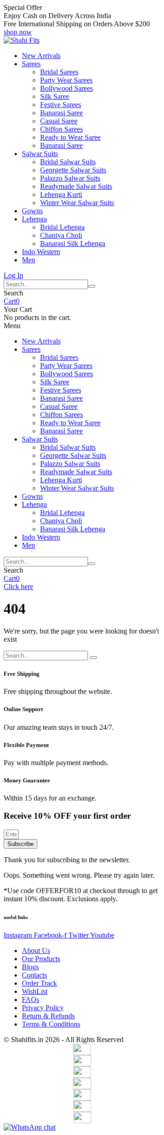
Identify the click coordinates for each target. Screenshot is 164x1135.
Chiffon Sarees (61, 129)
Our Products (41, 959)
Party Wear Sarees (66, 80)
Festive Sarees (60, 104)
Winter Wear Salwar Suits (77, 202)
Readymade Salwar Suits (76, 186)
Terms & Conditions (51, 1024)
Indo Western (41, 251)
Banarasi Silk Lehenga (72, 243)
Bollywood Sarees (66, 88)
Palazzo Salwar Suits (70, 178)
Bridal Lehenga (62, 227)
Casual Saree (58, 121)
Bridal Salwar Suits (68, 162)
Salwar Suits (40, 153)
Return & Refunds (48, 1016)
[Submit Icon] (91, 286)
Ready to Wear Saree (70, 137)
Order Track (39, 983)
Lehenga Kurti (61, 194)
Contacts (34, 975)
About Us (36, 950)
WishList (34, 991)
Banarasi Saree (61, 113)
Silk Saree (54, 96)
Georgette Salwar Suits (73, 170)
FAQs (30, 999)
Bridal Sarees (59, 72)
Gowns (32, 211)
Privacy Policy (43, 1008)
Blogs (30, 967)
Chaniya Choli (61, 235)
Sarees (31, 64)
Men (28, 260)
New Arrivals (41, 55)
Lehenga (34, 219)
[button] (18, 32)
